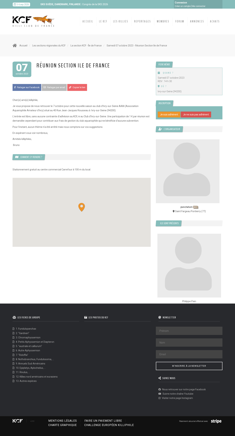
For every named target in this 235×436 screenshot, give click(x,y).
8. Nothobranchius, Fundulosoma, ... (34, 359)
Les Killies (120, 21)
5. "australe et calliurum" (28, 346)
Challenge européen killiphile (109, 425)
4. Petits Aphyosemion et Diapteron (34, 341)
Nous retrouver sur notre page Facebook (184, 389)
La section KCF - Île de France (86, 45)
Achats (215, 21)
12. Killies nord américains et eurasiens (36, 376)
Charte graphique (62, 425)
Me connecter (198, 6)
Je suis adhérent (169, 114)
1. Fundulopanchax (25, 328)
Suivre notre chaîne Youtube (177, 393)
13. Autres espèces (26, 381)
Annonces (197, 21)
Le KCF (103, 21)
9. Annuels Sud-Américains (30, 363)
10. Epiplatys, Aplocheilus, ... (30, 367)
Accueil (88, 21)
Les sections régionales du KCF (49, 45)
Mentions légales (62, 420)
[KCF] (34, 18)
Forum (179, 21)
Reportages (142, 21)
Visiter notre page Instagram (177, 398)
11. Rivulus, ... (22, 372)
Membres (163, 21)
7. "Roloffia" (21, 355)
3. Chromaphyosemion (27, 337)
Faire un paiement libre (103, 420)
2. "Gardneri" (22, 333)
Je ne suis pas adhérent (196, 114)
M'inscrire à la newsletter (189, 366)
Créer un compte (183, 6)
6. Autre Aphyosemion (27, 350)
